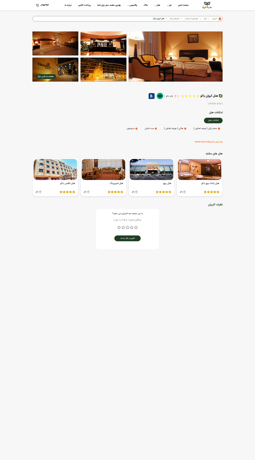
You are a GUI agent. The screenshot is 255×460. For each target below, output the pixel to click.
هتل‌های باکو (174, 18)
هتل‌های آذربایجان (191, 18)
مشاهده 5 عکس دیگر (46, 76)
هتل (205, 18)
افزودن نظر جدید (127, 238)
